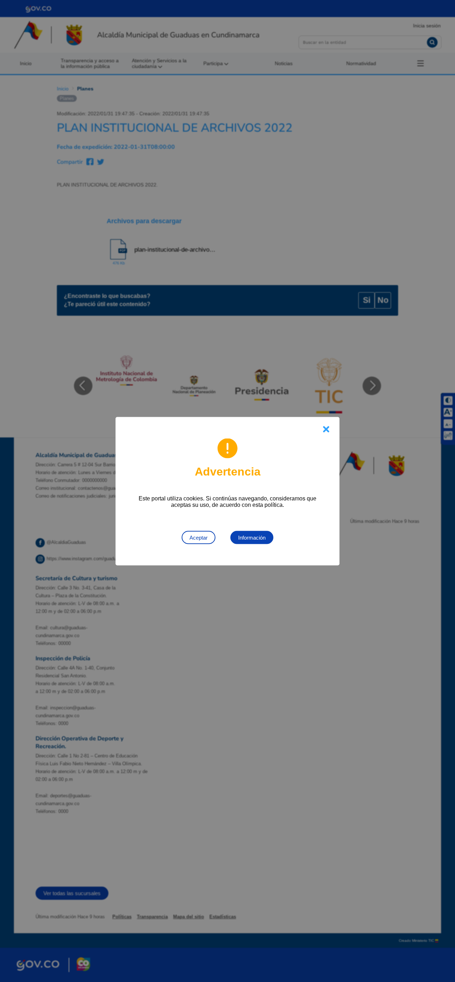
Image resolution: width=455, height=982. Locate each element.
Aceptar (198, 537)
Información (252, 537)
